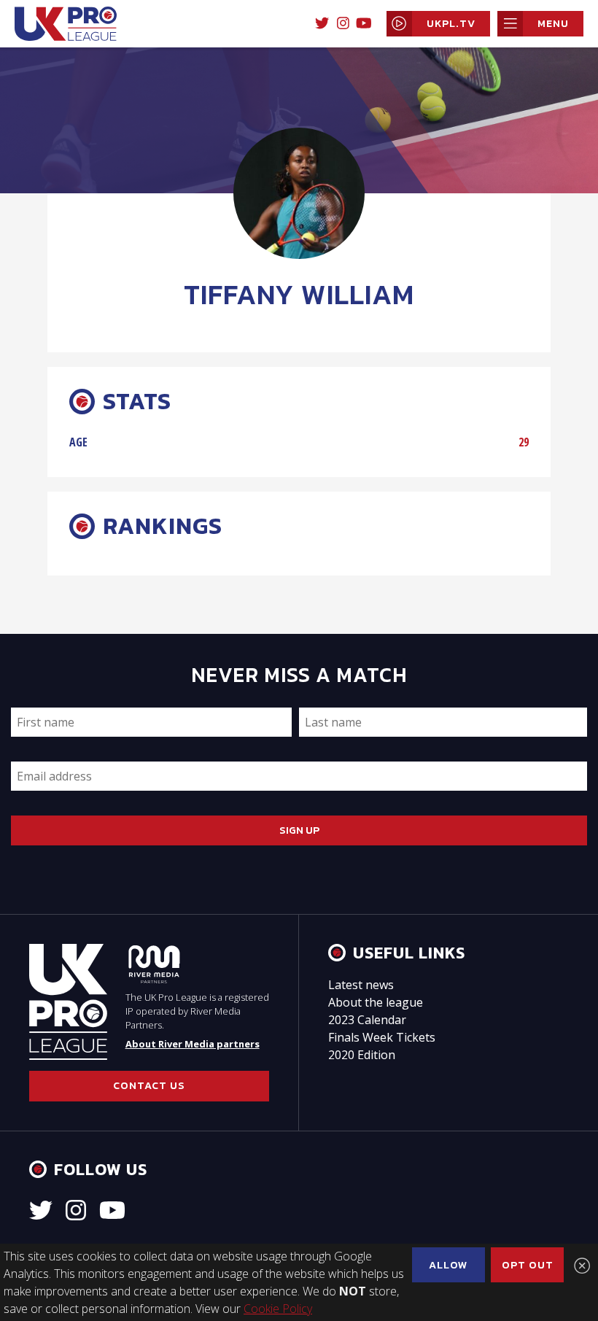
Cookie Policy (278, 1309)
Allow (448, 1265)
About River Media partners (192, 1043)
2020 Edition (361, 1055)
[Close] (582, 1266)
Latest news (361, 985)
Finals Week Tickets (381, 1037)
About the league (375, 1002)
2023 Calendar (367, 1020)
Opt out (528, 1265)
